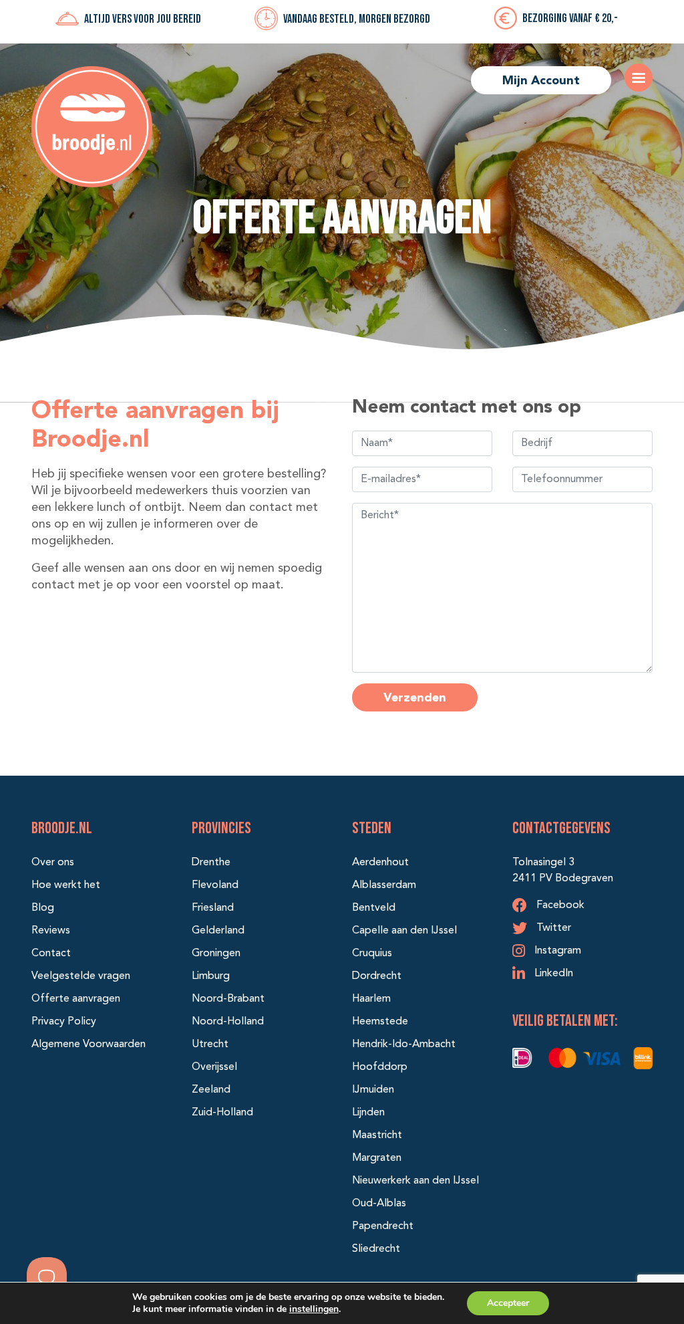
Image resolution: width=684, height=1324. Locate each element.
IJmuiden (373, 1090)
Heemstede (380, 1021)
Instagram (556, 951)
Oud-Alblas (379, 1203)
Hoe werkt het (65, 885)
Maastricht (377, 1135)
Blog (42, 908)
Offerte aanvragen (75, 999)
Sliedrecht (376, 1249)
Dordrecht (376, 976)
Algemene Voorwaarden (88, 1044)
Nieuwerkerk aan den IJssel (415, 1181)
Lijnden (368, 1112)
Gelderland (218, 930)
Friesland (213, 908)
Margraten (376, 1158)
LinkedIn (552, 973)
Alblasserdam (384, 885)
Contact (51, 953)
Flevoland (215, 885)
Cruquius (372, 953)
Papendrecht (382, 1226)
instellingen (314, 1309)
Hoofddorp (379, 1067)
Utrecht (210, 1044)
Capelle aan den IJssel (404, 930)
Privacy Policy (63, 1021)
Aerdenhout (380, 862)
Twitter (552, 928)
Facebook (559, 905)
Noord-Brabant (228, 999)
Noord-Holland (228, 1021)
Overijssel (214, 1067)
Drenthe (211, 862)
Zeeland (211, 1090)
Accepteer (508, 1303)
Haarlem (371, 999)
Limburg (211, 976)
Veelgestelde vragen (80, 976)
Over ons (52, 862)
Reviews (50, 930)
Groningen (216, 953)
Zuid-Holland (222, 1112)
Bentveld (373, 908)
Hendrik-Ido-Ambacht (404, 1044)
